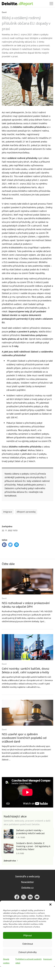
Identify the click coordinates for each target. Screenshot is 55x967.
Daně (4, 12)
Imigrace (7, 511)
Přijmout (27, 935)
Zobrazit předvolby (27, 952)
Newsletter (27, 882)
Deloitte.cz (27, 887)
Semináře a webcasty (27, 876)
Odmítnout (27, 943)
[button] (50, 904)
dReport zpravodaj (26, 511)
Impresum (47, 959)
